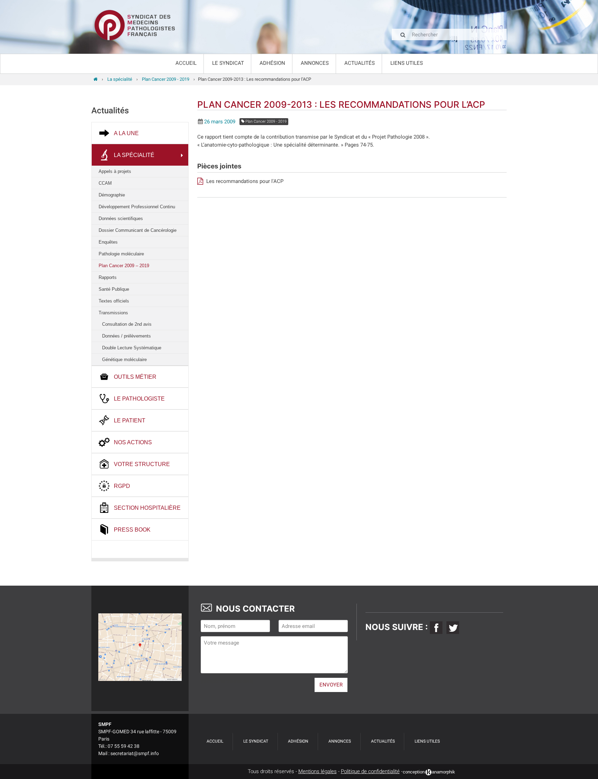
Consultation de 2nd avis (127, 324)
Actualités (359, 63)
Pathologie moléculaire (121, 253)
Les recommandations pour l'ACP (244, 181)
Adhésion (272, 63)
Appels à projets (115, 171)
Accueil (186, 63)
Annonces (315, 63)
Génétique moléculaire (124, 359)
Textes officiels (114, 301)
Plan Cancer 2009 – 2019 (124, 265)
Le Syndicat (228, 63)
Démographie (112, 195)
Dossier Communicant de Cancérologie (137, 230)
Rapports (108, 277)
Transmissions (113, 312)
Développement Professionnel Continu (137, 206)
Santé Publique (114, 289)
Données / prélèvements (126, 336)
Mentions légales (317, 771)
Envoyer (331, 685)
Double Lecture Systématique (131, 347)
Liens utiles (406, 63)
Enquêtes (108, 242)
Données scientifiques (121, 218)
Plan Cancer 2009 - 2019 (265, 121)
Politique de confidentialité (370, 771)
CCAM (105, 183)
